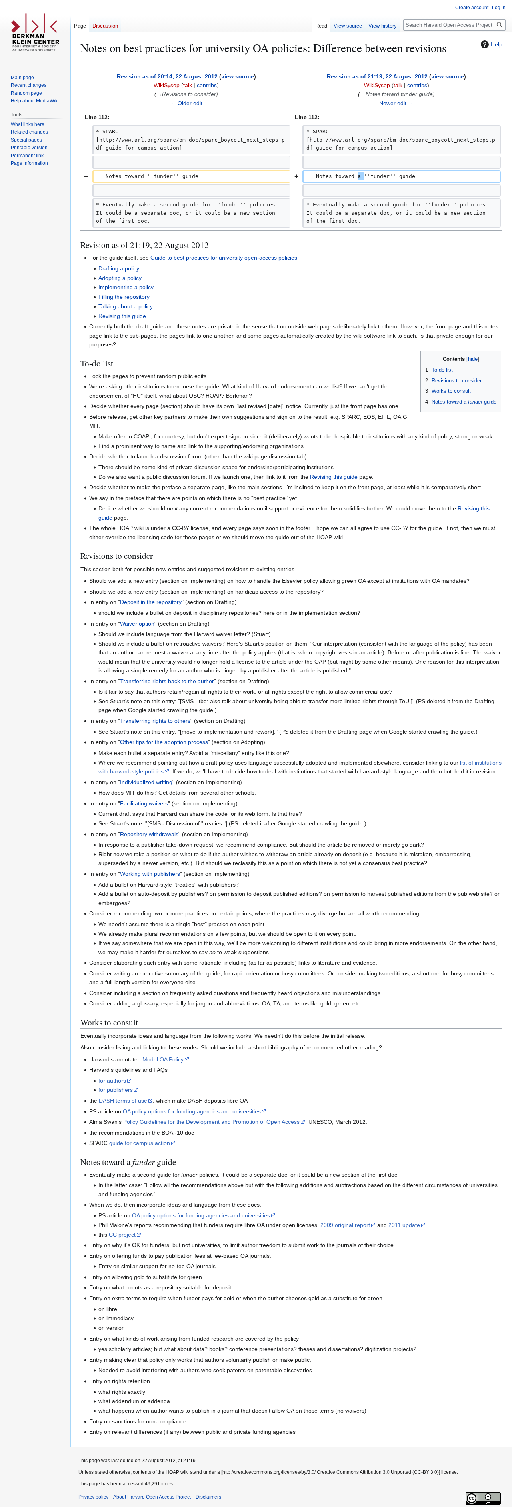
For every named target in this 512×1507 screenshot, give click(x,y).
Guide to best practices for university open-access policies (223, 257)
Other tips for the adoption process (164, 742)
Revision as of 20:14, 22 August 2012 (167, 76)
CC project (122, 1234)
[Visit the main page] (35, 32)
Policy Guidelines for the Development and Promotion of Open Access (211, 1122)
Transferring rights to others (155, 721)
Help (496, 44)
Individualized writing (146, 782)
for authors (112, 1080)
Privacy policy (93, 1497)
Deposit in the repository (151, 602)
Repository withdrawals (149, 834)
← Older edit (186, 103)
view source (237, 76)
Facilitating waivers (144, 803)
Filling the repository (124, 297)
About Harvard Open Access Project (152, 1497)
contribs (207, 85)
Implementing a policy (126, 287)
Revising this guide (122, 316)
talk (187, 85)
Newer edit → (396, 103)
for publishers (115, 1090)
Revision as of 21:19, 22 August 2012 (377, 76)
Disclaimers (208, 1497)
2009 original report (345, 1225)
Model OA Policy (163, 1059)
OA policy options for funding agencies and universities (192, 1111)
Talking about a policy (125, 306)
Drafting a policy (118, 268)
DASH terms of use (123, 1100)
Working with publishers (150, 874)
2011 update (404, 1225)
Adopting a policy (120, 278)
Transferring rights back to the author (167, 681)
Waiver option (137, 623)
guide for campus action (139, 1143)
